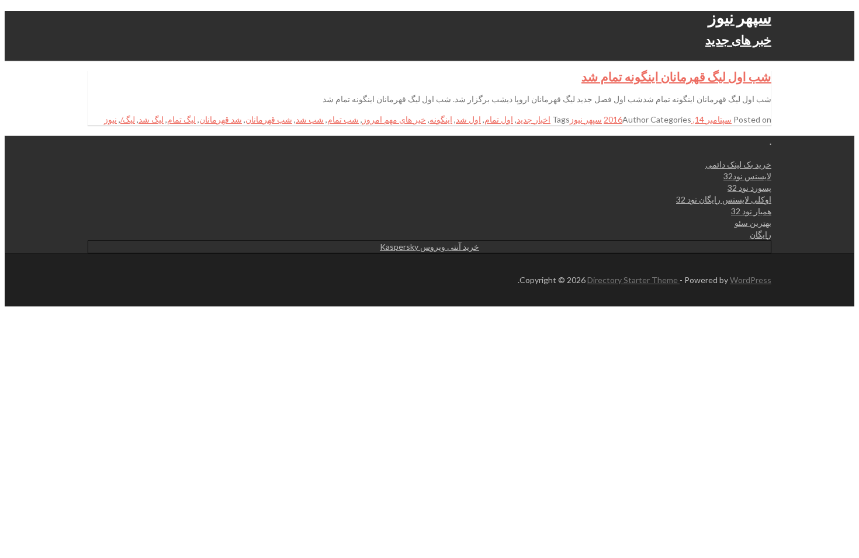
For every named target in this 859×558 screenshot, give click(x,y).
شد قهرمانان (220, 119)
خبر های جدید (738, 39)
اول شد (468, 119)
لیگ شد (151, 119)
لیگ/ (127, 119)
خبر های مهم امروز (394, 119)
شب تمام (343, 119)
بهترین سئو (753, 223)
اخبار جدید (533, 119)
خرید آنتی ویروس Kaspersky (429, 247)
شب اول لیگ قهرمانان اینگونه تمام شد (676, 76)
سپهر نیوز (739, 17)
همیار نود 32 (751, 211)
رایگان (760, 234)
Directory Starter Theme (633, 280)
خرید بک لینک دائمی (738, 164)
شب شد (310, 119)
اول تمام (498, 119)
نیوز (110, 119)
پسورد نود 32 (749, 188)
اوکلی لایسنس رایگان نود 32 (723, 199)
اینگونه (441, 119)
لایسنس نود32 (747, 176)
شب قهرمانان (268, 119)
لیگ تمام (181, 119)
